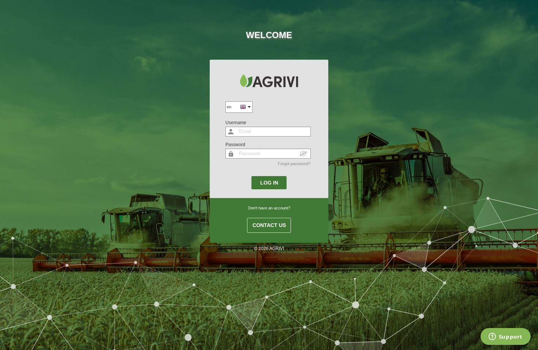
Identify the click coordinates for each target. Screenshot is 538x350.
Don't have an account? (269, 208)
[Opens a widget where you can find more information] (505, 337)
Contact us (269, 225)
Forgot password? (294, 163)
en (229, 107)
